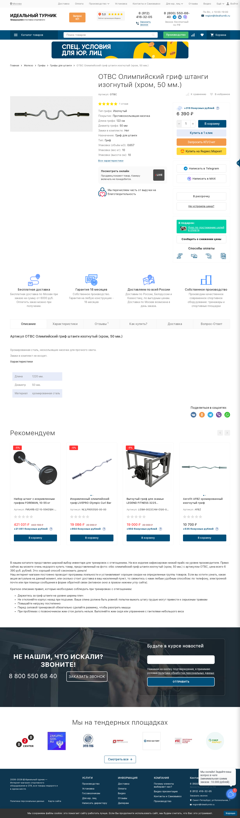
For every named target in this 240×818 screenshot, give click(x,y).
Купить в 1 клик (201, 133)
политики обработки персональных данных (186, 672)
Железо (28, 65)
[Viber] (219, 415)
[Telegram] (210, 415)
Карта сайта (54, 801)
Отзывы (193, 3)
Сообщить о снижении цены (201, 239)
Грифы (41, 65)
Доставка (63, 3)
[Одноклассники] (202, 415)
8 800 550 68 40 (33, 676)
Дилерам (123, 803)
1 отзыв (123, 103)
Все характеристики (110, 160)
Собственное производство (206, 289)
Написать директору (94, 803)
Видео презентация (166, 791)
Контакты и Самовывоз (146, 3)
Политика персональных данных (27, 801)
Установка (121, 3)
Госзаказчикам (91, 793)
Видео (207, 3)
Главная (14, 65)
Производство (176, 34)
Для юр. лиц (89, 798)
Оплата (79, 3)
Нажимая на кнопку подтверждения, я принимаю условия (180, 671)
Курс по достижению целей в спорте (206, 229)
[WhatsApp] (227, 415)
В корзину (212, 123)
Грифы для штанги (61, 65)
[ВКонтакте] (193, 415)
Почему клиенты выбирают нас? (164, 785)
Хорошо (230, 813)
